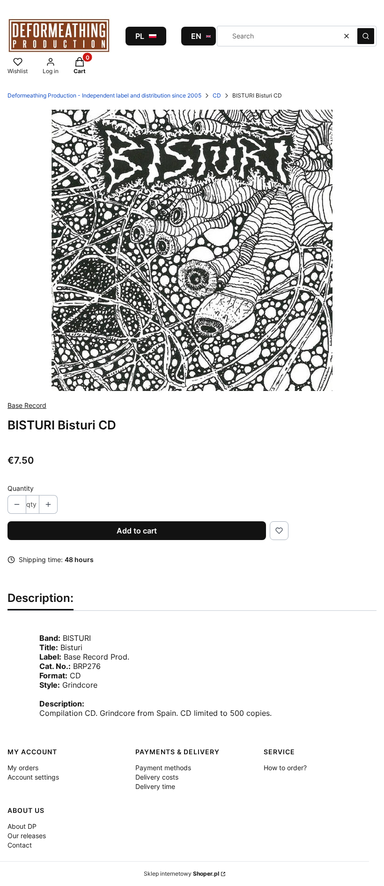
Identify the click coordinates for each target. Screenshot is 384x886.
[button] (365, 36)
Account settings (33, 777)
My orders (22, 768)
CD (217, 95)
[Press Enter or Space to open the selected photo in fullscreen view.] (192, 250)
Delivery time (155, 786)
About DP (22, 826)
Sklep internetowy (181, 873)
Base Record (26, 405)
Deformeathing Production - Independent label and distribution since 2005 (104, 95)
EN (196, 36)
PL (139, 36)
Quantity (20, 488)
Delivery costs (156, 777)
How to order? (285, 768)
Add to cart (137, 530)
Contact (19, 845)
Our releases (26, 836)
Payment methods (163, 768)
